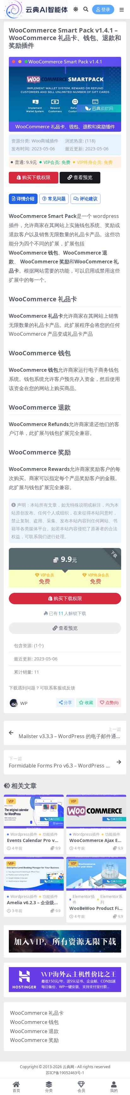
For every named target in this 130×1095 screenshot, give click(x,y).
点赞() (111, 702)
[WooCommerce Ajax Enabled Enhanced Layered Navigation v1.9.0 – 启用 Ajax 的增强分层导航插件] (96, 811)
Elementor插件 (84, 899)
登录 (105, 9)
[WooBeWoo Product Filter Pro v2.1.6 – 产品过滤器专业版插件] (96, 874)
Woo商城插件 (45, 141)
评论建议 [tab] (89, 199)
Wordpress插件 (23, 834)
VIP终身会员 (98, 575)
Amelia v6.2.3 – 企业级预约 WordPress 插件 (32, 905)
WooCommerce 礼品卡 (37, 1012)
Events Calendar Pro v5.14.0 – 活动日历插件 (32, 843)
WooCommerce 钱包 (34, 1022)
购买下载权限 (36, 177)
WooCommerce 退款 (34, 1031)
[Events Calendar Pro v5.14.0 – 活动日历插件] (34, 811)
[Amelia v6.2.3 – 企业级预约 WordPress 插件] (34, 874)
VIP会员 (47, 575)
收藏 (89, 702)
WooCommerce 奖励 (34, 1040)
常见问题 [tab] (57, 199)
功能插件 (50, 834)
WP (23, 703)
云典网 (68, 1066)
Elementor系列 (111, 899)
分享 (68, 702)
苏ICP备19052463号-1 (65, 1072)
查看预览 (83, 177)
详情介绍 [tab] (25, 199)
